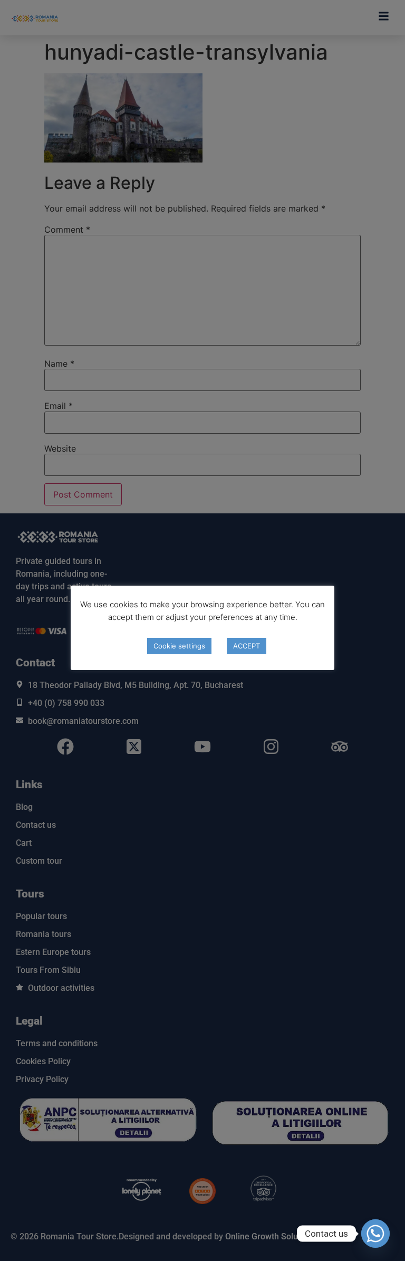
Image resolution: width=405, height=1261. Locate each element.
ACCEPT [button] (246, 646)
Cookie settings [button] (179, 646)
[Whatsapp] (375, 1233)
